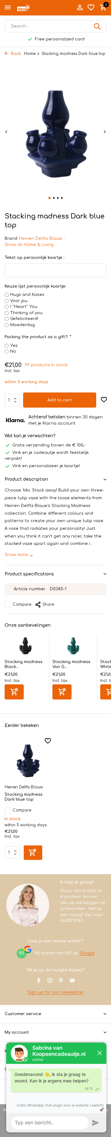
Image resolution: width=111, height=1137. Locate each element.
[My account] (80, 7)
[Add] (14, 691)
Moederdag (22, 325)
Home (29, 54)
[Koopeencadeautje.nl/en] (32, 7)
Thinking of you (26, 313)
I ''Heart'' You (23, 307)
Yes (14, 345)
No (13, 351)
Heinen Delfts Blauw (40, 238)
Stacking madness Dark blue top (24, 797)
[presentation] (6, 132)
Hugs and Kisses (27, 295)
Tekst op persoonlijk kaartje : (34, 257)
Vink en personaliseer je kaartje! (46, 466)
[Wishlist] (91, 7)
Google (87, 953)
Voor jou (18, 301)
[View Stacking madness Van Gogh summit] (73, 647)
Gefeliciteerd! (24, 319)
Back (15, 54)
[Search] (98, 26)
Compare (22, 604)
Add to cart (59, 400)
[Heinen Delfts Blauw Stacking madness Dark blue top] (28, 760)
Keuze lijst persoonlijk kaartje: (35, 286)
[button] (49, 198)
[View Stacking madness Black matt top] (25, 647)
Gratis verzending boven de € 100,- (48, 445)
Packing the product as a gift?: (38, 337)
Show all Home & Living (29, 245)
